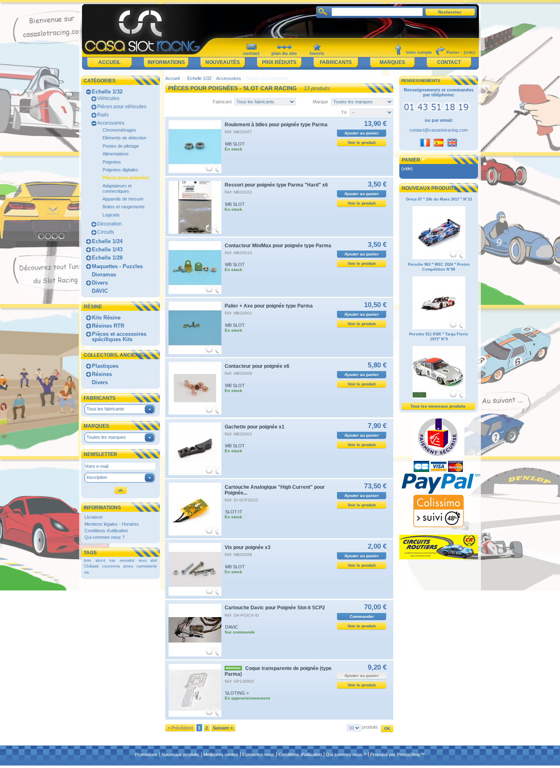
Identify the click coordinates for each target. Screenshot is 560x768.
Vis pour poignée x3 (248, 547)
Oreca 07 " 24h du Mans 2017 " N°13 (439, 199)
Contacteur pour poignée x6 (257, 366)
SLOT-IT (233, 511)
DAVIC (100, 291)
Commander (362, 616)
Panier (411, 160)
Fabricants (336, 62)
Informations (166, 62)
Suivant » (223, 727)
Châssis (91, 566)
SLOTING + (237, 693)
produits (370, 727)
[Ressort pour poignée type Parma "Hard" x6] (195, 207)
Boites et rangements (123, 206)
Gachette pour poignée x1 (255, 427)
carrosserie (147, 566)
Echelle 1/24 (107, 241)
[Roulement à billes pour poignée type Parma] (195, 146)
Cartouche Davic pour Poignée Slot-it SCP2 (275, 608)
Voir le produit (362, 142)
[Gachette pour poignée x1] (195, 449)
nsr (112, 560)
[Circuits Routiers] (438, 557)
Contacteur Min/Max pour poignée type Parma (278, 245)
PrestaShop (408, 754)
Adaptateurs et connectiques (117, 188)
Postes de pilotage (120, 146)
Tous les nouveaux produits (438, 406)
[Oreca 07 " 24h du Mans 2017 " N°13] (438, 258)
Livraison (93, 517)
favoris (317, 53)
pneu (128, 566)
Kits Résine (106, 317)
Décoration (109, 224)
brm (87, 560)
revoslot (127, 560)
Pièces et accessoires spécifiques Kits (119, 336)
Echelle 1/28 (107, 258)
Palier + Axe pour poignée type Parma (269, 306)
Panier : (454, 52)
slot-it (100, 560)
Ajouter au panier (361, 133)
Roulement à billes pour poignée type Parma (276, 125)
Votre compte (419, 52)
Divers (100, 283)
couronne (111, 566)
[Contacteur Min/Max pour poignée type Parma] (195, 267)
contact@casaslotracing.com (439, 130)
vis (86, 572)
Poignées (111, 162)
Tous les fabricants (105, 408)
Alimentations (115, 153)
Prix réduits (279, 62)
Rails (103, 115)
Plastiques (105, 366)
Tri (343, 112)
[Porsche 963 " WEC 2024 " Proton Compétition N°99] (438, 328)
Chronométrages (119, 130)
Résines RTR (108, 326)
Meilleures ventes (220, 754)
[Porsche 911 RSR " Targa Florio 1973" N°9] (438, 398)
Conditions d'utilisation (106, 530)
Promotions (146, 754)
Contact (449, 62)
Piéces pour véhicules (121, 106)
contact (251, 53)
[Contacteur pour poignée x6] (195, 388)
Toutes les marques (106, 437)
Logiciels (111, 214)
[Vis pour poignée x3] (195, 569)
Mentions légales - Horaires (111, 524)
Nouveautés (222, 62)
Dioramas (104, 274)
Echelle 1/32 (107, 92)
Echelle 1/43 (107, 249)
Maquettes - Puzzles (117, 266)
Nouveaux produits (429, 188)
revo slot (148, 560)
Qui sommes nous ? (104, 537)
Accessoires (110, 123)
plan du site (284, 53)
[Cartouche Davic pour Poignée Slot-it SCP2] (195, 630)
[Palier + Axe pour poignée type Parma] (195, 328)
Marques (392, 62)
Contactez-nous (258, 754)
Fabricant (222, 101)
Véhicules (108, 98)
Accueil (109, 62)
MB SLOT (235, 143)
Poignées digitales (120, 169)
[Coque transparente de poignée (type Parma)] (195, 690)
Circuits (105, 232)
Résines (102, 374)
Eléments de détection (124, 137)
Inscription (97, 477)
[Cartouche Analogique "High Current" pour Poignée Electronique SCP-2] (195, 509)
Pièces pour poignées (125, 177)
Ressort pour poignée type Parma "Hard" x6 (276, 185)
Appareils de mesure (122, 198)
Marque (320, 101)
